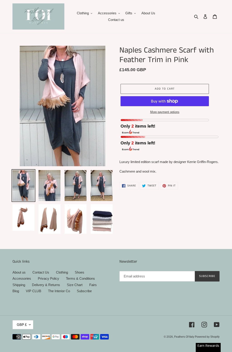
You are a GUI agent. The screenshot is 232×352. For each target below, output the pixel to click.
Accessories (21, 278)
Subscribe (84, 291)
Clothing (62, 272)
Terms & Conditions (80, 278)
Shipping (18, 285)
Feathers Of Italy (184, 336)
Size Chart (74, 285)
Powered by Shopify (207, 336)
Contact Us (40, 272)
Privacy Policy (48, 278)
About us (19, 272)
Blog (15, 291)
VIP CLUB (33, 291)
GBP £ (22, 325)
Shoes (79, 272)
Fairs (93, 285)
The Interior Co (59, 291)
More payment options (164, 112)
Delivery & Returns (46, 285)
